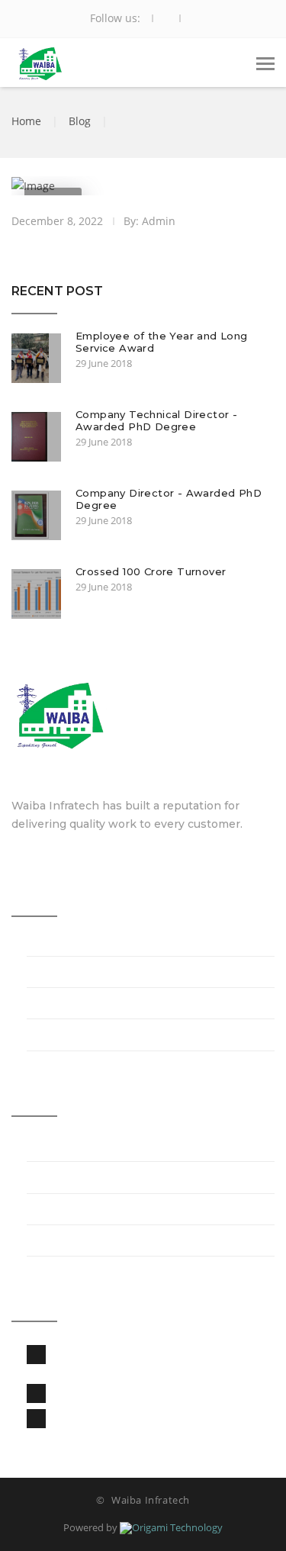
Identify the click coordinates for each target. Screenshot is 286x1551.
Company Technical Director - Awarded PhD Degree (156, 420)
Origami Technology (177, 1527)
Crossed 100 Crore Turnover (151, 571)
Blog (80, 121)
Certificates (59, 1005)
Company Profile (76, 942)
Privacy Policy (66, 1211)
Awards (48, 1037)
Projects (50, 1148)
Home (26, 121)
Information (61, 974)
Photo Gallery (66, 1180)
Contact (50, 1242)
